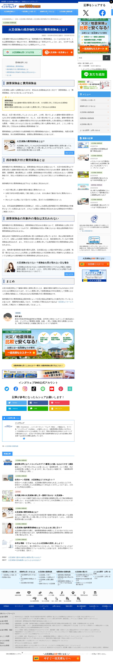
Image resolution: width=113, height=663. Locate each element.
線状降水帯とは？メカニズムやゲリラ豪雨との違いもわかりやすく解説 (44, 464)
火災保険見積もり (9, 11)
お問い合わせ (56, 606)
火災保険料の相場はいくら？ (28, 579)
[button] (94, 240)
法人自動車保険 (34, 601)
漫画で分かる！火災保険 (47, 583)
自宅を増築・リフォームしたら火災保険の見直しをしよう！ (39, 543)
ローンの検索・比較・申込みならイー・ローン (29, 636)
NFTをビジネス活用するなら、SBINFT (26, 643)
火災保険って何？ (45, 575)
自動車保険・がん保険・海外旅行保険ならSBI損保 (30, 623)
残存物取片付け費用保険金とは (17, 69)
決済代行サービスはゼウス (55, 647)
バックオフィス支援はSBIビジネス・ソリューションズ (64, 645)
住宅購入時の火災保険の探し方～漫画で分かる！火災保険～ (39, 495)
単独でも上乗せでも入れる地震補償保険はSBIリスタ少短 (32, 627)
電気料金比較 (84, 595)
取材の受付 (69, 606)
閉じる (24, 62)
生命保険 (28, 595)
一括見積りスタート (95, 264)
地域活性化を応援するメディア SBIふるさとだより (30, 638)
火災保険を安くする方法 (23, 52)
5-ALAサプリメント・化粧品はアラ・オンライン (53, 640)
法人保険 (78, 601)
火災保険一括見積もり (58, 52)
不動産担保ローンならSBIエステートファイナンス (30, 632)
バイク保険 (51, 595)
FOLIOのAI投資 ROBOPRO (38, 616)
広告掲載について (106, 607)
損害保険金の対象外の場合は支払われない (21, 72)
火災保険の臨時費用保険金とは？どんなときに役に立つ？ (38, 527)
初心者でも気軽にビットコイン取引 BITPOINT (48, 618)
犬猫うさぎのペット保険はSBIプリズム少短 (65, 625)
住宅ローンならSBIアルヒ (92, 630)
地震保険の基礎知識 (87, 118)
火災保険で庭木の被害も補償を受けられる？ (24, 557)
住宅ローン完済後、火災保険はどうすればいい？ (35, 479)
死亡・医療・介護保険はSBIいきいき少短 (81, 623)
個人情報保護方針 (81, 607)
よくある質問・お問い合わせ (90, 130)
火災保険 (40, 595)
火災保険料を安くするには (28, 575)
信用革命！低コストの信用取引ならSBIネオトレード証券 (63, 616)
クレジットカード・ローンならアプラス (82, 636)
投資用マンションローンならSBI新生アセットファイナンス (32, 634)
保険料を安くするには (47, 11)
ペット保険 (73, 595)
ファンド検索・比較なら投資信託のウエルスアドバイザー (32, 630)
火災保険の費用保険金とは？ (27, 512)
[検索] (106, 57)
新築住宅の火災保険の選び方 (84, 579)
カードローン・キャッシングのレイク (56, 632)
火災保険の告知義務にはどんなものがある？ (24, 560)
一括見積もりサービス (65, 302)
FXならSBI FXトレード (88, 616)
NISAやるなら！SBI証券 (22, 616)
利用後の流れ (6, 577)
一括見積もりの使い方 (28, 11)
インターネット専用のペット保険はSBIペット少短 (93, 625)
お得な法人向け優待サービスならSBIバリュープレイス (31, 645)
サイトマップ (19, 606)
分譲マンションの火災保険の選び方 (84, 583)
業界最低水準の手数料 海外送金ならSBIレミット (37, 621)
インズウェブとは (44, 607)
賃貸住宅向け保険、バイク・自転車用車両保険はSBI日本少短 (33, 625)
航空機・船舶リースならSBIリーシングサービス (77, 647)
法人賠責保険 (67, 601)
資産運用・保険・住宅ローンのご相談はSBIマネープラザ (67, 630)
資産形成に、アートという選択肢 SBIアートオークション (80, 618)
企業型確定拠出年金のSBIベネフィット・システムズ (30, 647)
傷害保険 (62, 595)
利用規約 (6, 606)
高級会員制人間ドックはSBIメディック (26, 640)
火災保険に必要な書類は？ (46, 580)
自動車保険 (18, 595)
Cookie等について (94, 607)
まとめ (9, 75)
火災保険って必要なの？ (47, 577)
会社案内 (31, 606)
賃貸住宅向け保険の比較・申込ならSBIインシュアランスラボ (64, 638)
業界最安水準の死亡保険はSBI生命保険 (57, 623)
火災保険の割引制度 (27, 583)
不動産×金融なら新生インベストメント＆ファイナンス (85, 632)
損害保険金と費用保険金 (15, 66)
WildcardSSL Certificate (94, 243)
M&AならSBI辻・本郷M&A (100, 647)
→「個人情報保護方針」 (86, 231)
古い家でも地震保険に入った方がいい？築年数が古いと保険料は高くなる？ (99, 192)
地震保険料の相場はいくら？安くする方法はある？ (65, 582)
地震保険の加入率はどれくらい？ (65, 578)
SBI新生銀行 (18, 621)
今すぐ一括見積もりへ (57, 658)
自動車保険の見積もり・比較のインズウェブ (56, 636)
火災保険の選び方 (86, 124)
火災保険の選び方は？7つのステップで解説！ (84, 575)
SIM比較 (95, 595)
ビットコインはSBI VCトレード (24, 618)
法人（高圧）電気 (56, 601)
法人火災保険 (45, 601)
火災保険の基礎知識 (65, 11)
